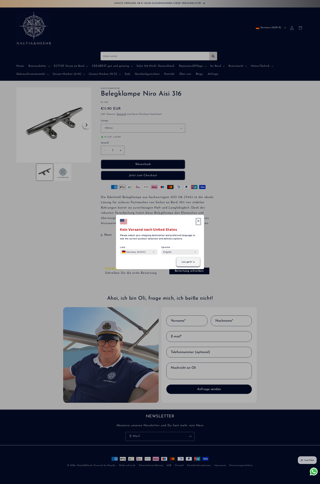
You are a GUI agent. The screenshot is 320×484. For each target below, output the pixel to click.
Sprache (165, 247)
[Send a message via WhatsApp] (313, 471)
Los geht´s (188, 262)
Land (122, 247)
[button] (198, 221)
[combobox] (134, 252)
